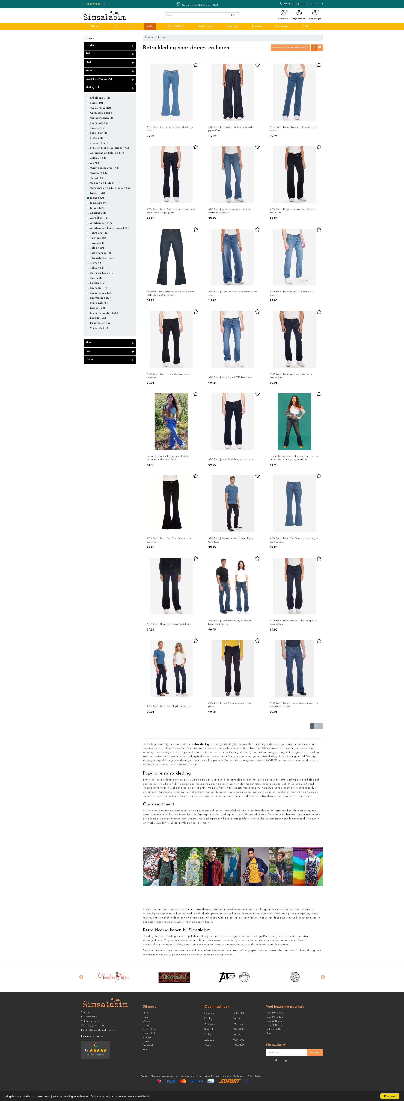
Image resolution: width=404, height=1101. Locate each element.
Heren (146, 1017)
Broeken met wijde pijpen (109, 148)
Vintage (233, 26)
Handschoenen (101, 118)
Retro (150, 26)
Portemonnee (100, 253)
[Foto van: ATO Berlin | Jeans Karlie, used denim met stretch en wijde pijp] (232, 174)
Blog (268, 1033)
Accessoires (100, 113)
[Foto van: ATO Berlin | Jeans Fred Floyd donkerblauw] (171, 668)
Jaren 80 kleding (274, 1025)
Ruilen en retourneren (185, 1076)
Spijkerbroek (101, 293)
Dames (146, 1021)
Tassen (97, 308)
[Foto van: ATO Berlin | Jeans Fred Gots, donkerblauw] (232, 421)
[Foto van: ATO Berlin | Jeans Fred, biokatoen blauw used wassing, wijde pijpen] (294, 668)
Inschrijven (315, 1052)
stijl (88, 53)
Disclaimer (216, 1076)
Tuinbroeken (100, 323)
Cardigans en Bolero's (106, 153)
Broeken (98, 143)
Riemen (96, 263)
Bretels (96, 138)
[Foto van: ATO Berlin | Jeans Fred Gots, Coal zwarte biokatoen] (171, 339)
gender (90, 45)
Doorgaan (389, 1096)
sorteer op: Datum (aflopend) (289, 47)
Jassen (97, 193)
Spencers (98, 288)
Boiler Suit (98, 133)
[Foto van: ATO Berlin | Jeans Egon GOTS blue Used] (232, 339)
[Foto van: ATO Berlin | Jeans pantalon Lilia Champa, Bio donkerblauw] (294, 586)
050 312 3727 (289, 4)
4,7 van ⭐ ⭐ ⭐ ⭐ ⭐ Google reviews (97, 4)
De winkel (282, 26)
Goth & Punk (176, 26)
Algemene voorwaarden (162, 1076)
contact (147, 954)
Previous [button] (81, 977)
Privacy (200, 1076)
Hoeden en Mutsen (104, 183)
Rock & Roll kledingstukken (299, 917)
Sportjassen (100, 298)
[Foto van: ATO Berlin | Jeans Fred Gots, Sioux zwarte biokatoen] (171, 503)
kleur (89, 342)
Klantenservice (240, 1076)
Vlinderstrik (99, 328)
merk (89, 62)
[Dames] (131, 26)
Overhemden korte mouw (109, 228)
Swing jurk (98, 303)
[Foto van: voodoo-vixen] (107, 977)
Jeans (96, 198)
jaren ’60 (301, 784)
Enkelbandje (99, 98)
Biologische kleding (275, 1029)
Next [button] (322, 977)
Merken (257, 26)
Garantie (227, 1076)
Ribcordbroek (101, 258)
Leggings (97, 213)
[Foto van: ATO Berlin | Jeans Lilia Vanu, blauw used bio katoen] (294, 92)
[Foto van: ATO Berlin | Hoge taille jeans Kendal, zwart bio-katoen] (294, 174)
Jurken (96, 208)
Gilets (95, 163)
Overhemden (101, 223)
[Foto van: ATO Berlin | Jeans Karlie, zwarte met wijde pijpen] (232, 668)
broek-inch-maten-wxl (99, 79)
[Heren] (114, 26)
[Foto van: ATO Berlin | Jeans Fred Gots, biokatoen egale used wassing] (294, 503)
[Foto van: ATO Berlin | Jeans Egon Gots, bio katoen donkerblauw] (294, 339)
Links (207, 1076)
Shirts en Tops (102, 273)
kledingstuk (92, 87)
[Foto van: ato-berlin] (228, 977)
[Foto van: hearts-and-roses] (288, 977)
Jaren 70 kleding (274, 1021)
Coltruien (97, 158)
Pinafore (97, 238)
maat (89, 70)
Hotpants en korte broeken (109, 188)
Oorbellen (99, 218)
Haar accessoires (104, 168)
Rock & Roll (205, 26)
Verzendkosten (255, 1076)
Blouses (97, 128)
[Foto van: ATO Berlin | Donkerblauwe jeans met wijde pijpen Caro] (232, 92)
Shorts (95, 278)
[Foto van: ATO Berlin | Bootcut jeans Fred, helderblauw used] (171, 92)
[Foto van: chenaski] (168, 977)
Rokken (96, 268)
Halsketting (100, 108)
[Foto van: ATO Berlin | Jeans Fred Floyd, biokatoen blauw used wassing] (232, 586)
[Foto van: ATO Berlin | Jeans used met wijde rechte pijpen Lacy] (232, 257)
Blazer (96, 103)
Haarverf (99, 173)
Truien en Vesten (103, 313)
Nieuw (95, 26)
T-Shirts (97, 318)
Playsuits (97, 243)
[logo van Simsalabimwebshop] (104, 15)
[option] (107, 977)
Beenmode (99, 123)
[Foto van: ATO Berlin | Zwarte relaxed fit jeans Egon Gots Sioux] (232, 503)
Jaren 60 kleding (274, 1017)
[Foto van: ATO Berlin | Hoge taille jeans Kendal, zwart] (171, 586)
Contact (145, 1076)
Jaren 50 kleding (274, 1013)
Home (149, 37)
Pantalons (99, 233)
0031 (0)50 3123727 (94, 1026)
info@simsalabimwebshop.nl (312, 4)
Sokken (97, 283)
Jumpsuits (98, 203)
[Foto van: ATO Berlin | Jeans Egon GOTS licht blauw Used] (294, 257)
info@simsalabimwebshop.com (101, 1030)
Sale (305, 26)
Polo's (96, 248)
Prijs (88, 351)
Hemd (96, 178)
